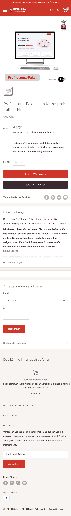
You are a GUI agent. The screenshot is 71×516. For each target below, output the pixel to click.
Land (6, 293)
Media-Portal (46, 219)
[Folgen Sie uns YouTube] (24, 483)
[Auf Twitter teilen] (59, 197)
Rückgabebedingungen (15, 343)
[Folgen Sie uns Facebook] (5, 483)
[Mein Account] (58, 10)
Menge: (7, 161)
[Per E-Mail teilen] (65, 197)
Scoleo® (8, 117)
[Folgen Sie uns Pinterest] (18, 483)
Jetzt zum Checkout (35, 184)
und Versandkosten (44, 132)
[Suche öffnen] (52, 10)
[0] (65, 10)
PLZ (5, 308)
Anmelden (14, 464)
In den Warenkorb (35, 174)
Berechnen (14, 328)
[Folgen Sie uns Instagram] (12, 483)
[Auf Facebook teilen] (46, 197)
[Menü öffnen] (5, 10)
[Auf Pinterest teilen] (53, 197)
